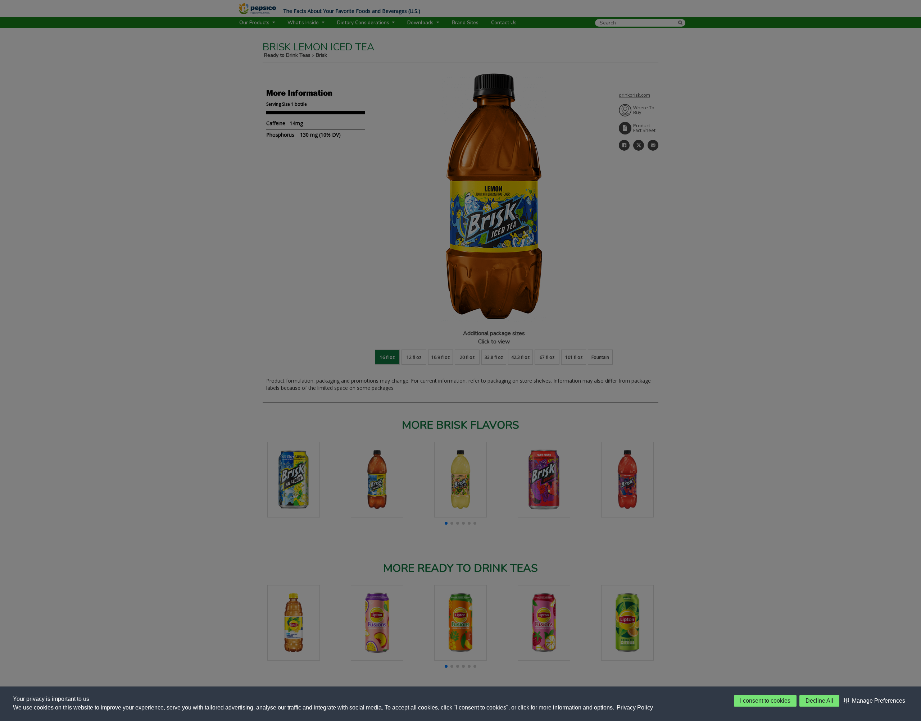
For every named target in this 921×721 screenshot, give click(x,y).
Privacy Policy (635, 707)
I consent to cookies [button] (765, 701)
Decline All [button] (819, 701)
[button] (874, 701)
